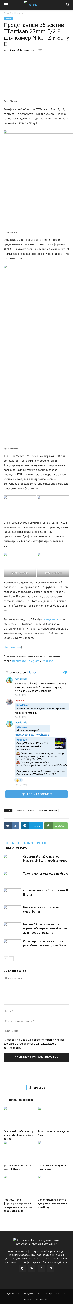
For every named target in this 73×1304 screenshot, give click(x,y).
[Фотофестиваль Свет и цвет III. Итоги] (12, 894)
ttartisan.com (12, 647)
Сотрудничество (31, 1293)
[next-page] (11, 958)
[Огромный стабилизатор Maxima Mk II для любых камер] (12, 861)
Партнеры (48, 1293)
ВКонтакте (19, 661)
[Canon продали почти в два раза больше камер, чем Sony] (12, 945)
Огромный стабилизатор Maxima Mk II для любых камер (18, 1135)
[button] (6, 5)
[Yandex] (41, 1268)
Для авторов (13, 1293)
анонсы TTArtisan (48, 810)
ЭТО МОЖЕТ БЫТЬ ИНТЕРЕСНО (26, 843)
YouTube (47, 661)
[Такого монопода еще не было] (12, 878)
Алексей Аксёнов (19, 50)
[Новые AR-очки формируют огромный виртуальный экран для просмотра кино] (12, 928)
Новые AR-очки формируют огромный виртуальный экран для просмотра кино (45, 928)
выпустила (51, 619)
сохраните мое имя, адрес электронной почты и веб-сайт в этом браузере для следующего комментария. (35, 1043)
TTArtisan (19, 810)
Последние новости (20, 1099)
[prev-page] (6, 958)
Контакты (61, 1293)
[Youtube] (50, 1268)
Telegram (33, 661)
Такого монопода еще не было (45, 873)
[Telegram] (22, 1268)
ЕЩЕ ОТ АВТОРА (16, 847)
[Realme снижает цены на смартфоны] (12, 911)
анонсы (31, 810)
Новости (18, 13)
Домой (7, 13)
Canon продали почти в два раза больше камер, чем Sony (52, 1203)
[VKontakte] (31, 1268)
